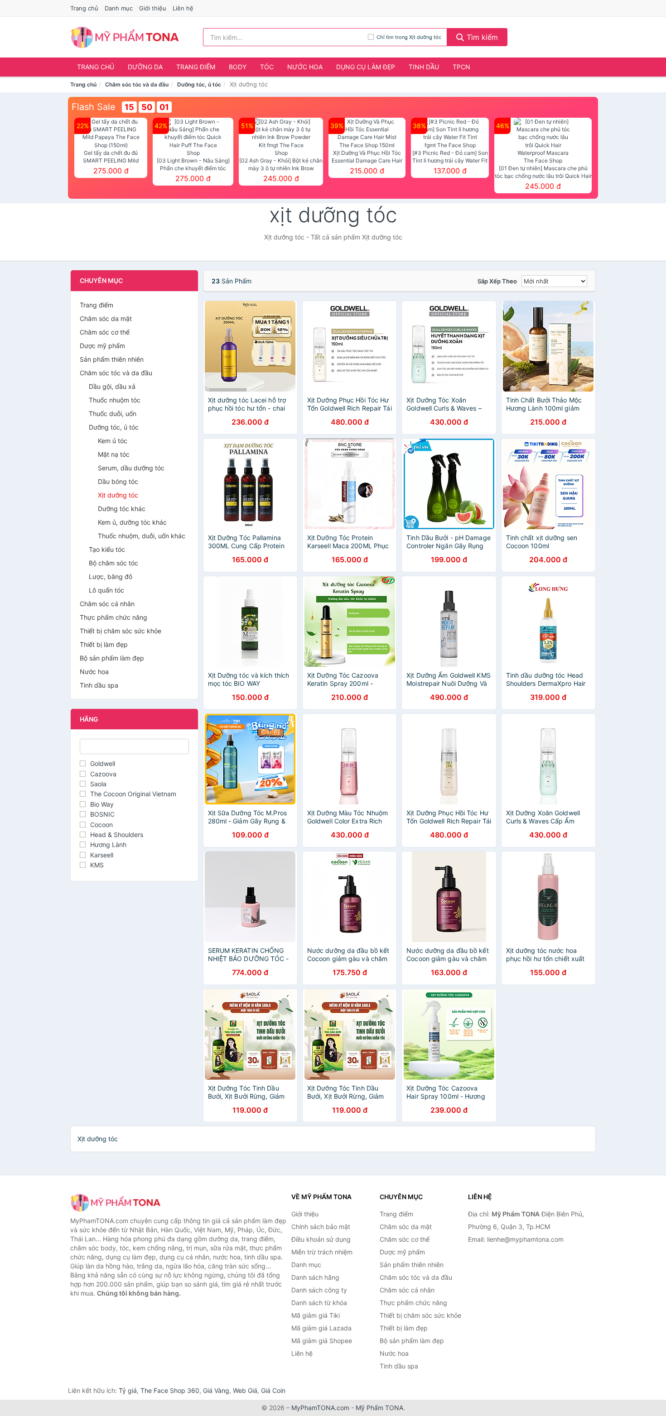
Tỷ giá (128, 1390)
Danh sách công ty (319, 1290)
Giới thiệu (152, 8)
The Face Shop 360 (169, 1390)
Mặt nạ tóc (114, 454)
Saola (98, 784)
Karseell (101, 855)
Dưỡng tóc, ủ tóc (199, 84)
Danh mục (119, 8)
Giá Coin (273, 1390)
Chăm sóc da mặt (106, 318)
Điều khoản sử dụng (321, 1239)
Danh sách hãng (315, 1277)
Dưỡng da (145, 67)
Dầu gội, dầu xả (112, 386)
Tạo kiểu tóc (107, 549)
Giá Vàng (216, 1390)
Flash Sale (94, 106)
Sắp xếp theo (497, 281)
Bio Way (102, 804)
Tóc (267, 67)
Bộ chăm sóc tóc (113, 563)
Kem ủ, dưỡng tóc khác (132, 522)
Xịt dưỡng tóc (118, 495)
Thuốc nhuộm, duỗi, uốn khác (141, 536)
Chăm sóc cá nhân (107, 604)
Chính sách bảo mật (320, 1226)
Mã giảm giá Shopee (321, 1340)
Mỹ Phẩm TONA (379, 1407)
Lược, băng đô (110, 576)
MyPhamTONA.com (320, 1407)
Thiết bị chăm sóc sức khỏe (120, 631)
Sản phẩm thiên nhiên (112, 359)
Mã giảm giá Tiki (315, 1315)
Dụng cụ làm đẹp (365, 67)
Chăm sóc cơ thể (105, 332)
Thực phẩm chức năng (113, 617)
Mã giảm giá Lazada (321, 1328)
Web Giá (245, 1390)
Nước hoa (305, 67)
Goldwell (102, 763)
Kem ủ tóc (112, 441)
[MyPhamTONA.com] (124, 37)
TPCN (461, 67)
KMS (97, 865)
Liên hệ (183, 8)
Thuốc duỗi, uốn (112, 413)
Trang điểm (195, 67)
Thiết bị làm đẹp (104, 644)
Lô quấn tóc (106, 590)
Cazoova (103, 774)
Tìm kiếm (481, 37)
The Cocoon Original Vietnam (133, 794)
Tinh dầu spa (99, 685)
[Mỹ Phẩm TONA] (115, 1202)
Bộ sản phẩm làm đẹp (112, 658)
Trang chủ (84, 8)
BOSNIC (102, 814)
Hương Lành (108, 844)
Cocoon (101, 824)
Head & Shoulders (116, 834)
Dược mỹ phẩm (102, 345)
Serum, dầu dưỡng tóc (131, 468)
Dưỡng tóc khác (121, 508)
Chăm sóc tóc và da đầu (137, 84)
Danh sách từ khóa (319, 1302)
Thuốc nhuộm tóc (114, 400)
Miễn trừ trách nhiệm (321, 1252)
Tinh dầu (424, 67)
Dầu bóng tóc (118, 481)
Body (237, 67)
